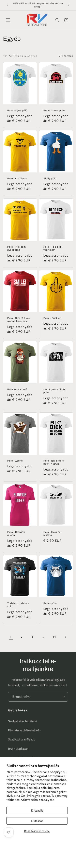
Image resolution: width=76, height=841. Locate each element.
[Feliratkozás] (63, 697)
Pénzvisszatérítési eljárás (24, 730)
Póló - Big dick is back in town (53, 462)
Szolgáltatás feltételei (22, 721)
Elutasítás (37, 821)
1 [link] (10, 637)
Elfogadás (37, 810)
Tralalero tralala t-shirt (18, 605)
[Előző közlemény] (7, 5)
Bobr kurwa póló (17, 389)
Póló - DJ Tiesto (17, 178)
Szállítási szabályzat (21, 739)
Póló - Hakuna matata (52, 534)
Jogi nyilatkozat (18, 748)
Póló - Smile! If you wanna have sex (18, 320)
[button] (8, 20)
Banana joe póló (17, 110)
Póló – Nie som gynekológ (16, 248)
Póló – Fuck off (52, 318)
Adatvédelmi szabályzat (37, 800)
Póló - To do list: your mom (53, 248)
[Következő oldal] (65, 636)
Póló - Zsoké (15, 460)
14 (54, 636)
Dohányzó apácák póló (54, 391)
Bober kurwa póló (54, 110)
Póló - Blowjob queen (16, 534)
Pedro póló (50, 603)
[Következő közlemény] (68, 5)
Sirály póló (50, 178)
